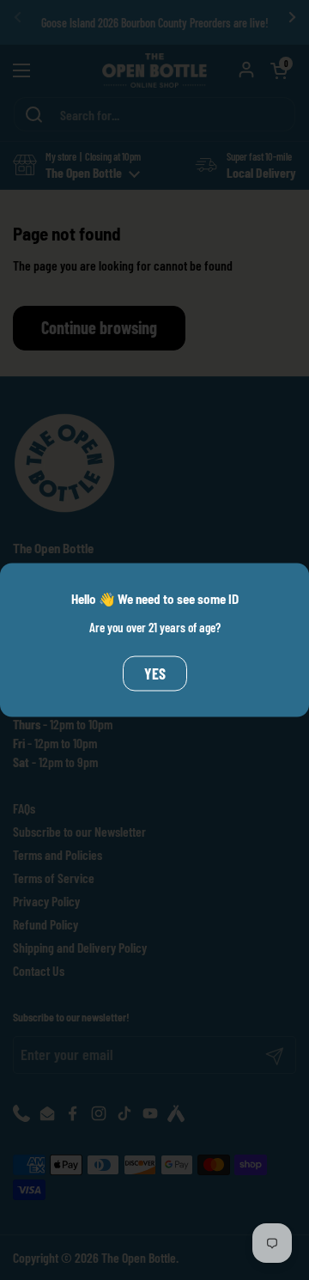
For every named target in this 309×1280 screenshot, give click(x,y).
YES (155, 673)
